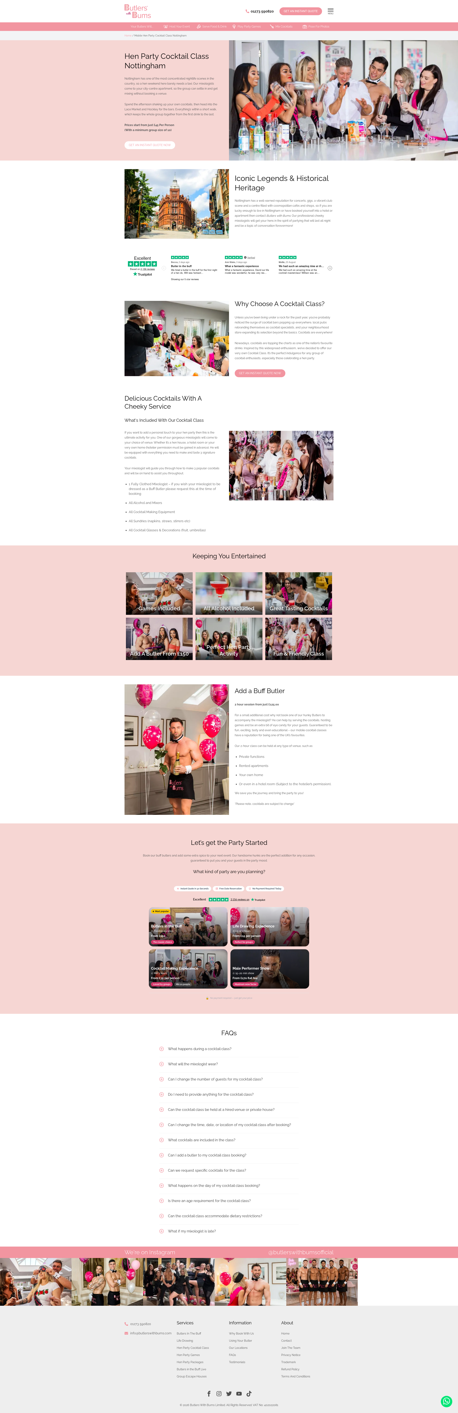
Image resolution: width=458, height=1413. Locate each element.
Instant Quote (301, 11)
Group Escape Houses (192, 1376)
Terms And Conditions (295, 1376)
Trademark (288, 1362)
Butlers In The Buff (189, 1333)
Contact (286, 1340)
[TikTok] (249, 1393)
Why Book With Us (241, 1333)
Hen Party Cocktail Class (193, 1348)
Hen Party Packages (190, 1362)
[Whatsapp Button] (446, 1401)
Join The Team (290, 1348)
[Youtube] (239, 1393)
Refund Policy (290, 1369)
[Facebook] (209, 1393)
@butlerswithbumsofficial (300, 1252)
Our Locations (238, 1348)
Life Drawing (185, 1340)
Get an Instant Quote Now (150, 145)
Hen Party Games (188, 1355)
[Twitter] (229, 1393)
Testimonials (237, 1362)
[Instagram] (219, 1393)
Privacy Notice (290, 1355)
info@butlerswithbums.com (151, 1333)
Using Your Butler (240, 1340)
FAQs (232, 1355)
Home (128, 35)
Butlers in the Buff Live (191, 1369)
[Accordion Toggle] (161, 1049)
